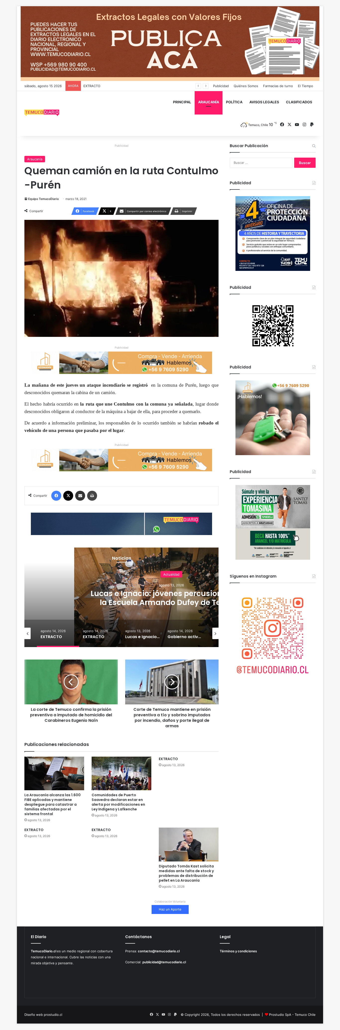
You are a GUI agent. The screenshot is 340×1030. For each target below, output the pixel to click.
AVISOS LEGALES (264, 102)
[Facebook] (56, 496)
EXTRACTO (91, 86)
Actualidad (171, 574)
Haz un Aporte (170, 909)
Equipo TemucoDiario (43, 199)
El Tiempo (305, 86)
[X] (68, 496)
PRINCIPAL (182, 102)
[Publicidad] (170, 43)
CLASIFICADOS (299, 102)
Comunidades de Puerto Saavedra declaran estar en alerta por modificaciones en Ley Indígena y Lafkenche (118, 802)
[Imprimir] (92, 496)
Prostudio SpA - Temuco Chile (292, 1015)
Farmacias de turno (278, 86)
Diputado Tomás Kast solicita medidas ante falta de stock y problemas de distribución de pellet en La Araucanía (186, 873)
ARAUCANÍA (208, 102)
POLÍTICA (234, 102)
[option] (58, 633)
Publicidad (221, 86)
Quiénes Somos (246, 86)
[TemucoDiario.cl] (41, 113)
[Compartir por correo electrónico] (80, 496)
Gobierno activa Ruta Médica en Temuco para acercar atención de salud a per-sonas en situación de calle (171, 602)
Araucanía (34, 159)
